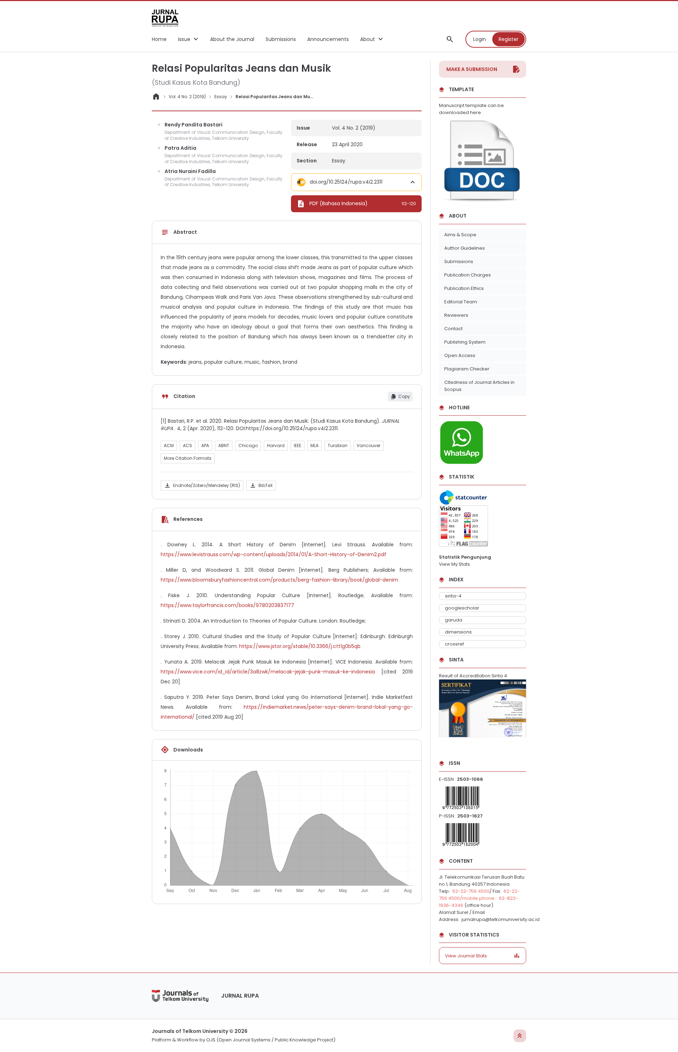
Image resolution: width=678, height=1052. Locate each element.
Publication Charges (467, 275)
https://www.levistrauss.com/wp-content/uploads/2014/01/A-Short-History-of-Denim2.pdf (273, 554)
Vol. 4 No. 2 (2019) (187, 97)
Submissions (458, 261)
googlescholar (462, 608)
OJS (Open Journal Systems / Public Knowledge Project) (270, 1039)
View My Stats (454, 564)
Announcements (328, 39)
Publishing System (465, 342)
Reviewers (456, 315)
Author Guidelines (464, 248)
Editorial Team (460, 301)
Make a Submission (471, 69)
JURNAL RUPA (240, 996)
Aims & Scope (460, 234)
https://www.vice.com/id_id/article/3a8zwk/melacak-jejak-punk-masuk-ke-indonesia (268, 671)
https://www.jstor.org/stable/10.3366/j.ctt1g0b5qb (300, 646)
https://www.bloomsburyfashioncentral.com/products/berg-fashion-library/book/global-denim (279, 579)
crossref (454, 644)
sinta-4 (453, 596)
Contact (453, 328)
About (367, 39)
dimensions (458, 632)
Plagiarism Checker (466, 368)
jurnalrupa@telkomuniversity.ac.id (500, 919)
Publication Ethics (464, 288)
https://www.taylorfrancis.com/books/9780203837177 (227, 605)
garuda (453, 620)
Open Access (459, 355)
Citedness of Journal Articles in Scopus (479, 386)
